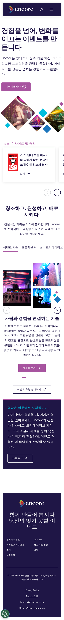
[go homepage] (21, 9)
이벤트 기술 (10, 247)
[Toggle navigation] (51, 9)
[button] (47, 192)
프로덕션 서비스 (32, 247)
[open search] (41, 9)
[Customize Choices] (5, 613)
